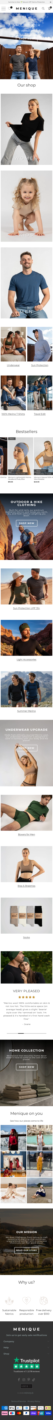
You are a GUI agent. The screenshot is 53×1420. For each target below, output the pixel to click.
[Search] (43, 8)
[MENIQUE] (26, 8)
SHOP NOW (26, 38)
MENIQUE (28, 1393)
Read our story (26, 1250)
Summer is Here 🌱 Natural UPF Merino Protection (26, 2)
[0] (9, 8)
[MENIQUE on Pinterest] (29, 1380)
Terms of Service (18, 1401)
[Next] (51, 993)
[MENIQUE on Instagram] (24, 1380)
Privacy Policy (34, 1401)
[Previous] (2, 993)
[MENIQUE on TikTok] (34, 1380)
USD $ (24, 1386)
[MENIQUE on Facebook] (19, 1380)
